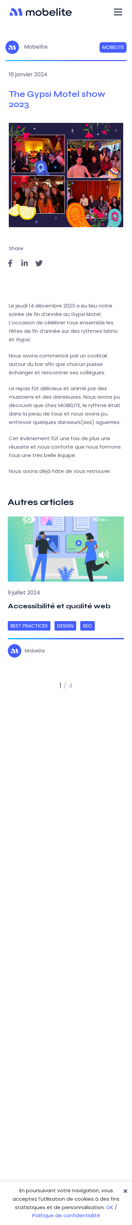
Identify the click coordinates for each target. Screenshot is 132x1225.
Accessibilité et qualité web (59, 606)
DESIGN (65, 625)
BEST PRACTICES (29, 625)
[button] (35, 685)
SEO (87, 625)
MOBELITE (113, 47)
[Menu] (118, 12)
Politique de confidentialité (66, 1215)
